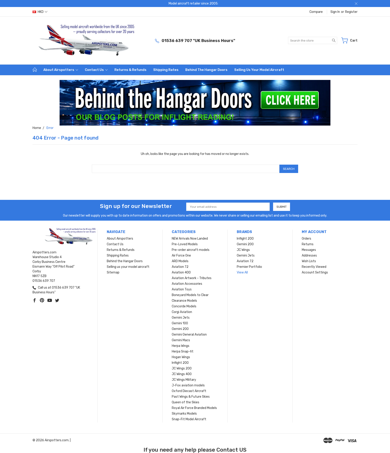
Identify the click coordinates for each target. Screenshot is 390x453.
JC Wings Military (184, 380)
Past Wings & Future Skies (191, 397)
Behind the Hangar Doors (206, 70)
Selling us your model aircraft (259, 70)
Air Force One (181, 255)
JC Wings (243, 250)
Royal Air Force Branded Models (194, 408)
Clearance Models (184, 301)
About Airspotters (59, 70)
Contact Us (94, 70)
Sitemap (113, 272)
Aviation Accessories (187, 284)
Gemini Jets (181, 318)
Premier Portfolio (249, 267)
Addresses (309, 255)
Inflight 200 (180, 363)
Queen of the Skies (185, 402)
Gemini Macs (181, 340)
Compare (316, 12)
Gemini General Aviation (189, 334)
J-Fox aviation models (188, 385)
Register (351, 12)
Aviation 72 (180, 267)
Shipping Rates (166, 70)
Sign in (335, 12)
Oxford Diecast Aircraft (189, 391)
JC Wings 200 (182, 368)
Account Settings (315, 272)
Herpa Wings (180, 346)
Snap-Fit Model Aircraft (189, 419)
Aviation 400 (181, 272)
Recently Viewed (314, 267)
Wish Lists (309, 261)
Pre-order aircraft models (190, 250)
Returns (307, 244)
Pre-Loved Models (185, 244)
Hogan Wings (181, 357)
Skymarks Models (184, 414)
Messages (309, 250)
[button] (195, 103)
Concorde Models (184, 306)
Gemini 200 (180, 329)
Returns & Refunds (130, 70)
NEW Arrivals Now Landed (190, 239)
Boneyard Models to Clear (190, 295)
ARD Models (180, 261)
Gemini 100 (180, 323)
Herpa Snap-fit (182, 351)
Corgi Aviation (182, 312)
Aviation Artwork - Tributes (191, 278)
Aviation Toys (182, 289)
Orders (306, 239)
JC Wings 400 (182, 374)
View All (242, 272)
